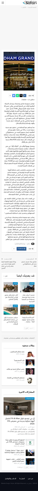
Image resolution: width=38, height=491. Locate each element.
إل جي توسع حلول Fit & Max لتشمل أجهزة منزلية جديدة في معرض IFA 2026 (19, 421)
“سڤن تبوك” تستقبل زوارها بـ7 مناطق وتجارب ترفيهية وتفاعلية (14, 451)
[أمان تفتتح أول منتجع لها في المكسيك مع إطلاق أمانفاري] (11, 287)
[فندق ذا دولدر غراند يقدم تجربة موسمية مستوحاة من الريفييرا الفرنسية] (27, 287)
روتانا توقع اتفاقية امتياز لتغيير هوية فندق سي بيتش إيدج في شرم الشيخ (9, 265)
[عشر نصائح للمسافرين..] (30, 354)
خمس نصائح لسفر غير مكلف (15, 369)
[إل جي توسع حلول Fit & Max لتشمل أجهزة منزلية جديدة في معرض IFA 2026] (19, 406)
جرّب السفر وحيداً (19, 360)
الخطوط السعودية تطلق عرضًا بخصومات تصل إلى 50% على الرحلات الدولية (15, 442)
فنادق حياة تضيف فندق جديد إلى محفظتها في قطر (28, 264)
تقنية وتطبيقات (30, 398)
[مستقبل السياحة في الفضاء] (30, 380)
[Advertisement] (19, 29)
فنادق (28, 244)
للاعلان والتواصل (10, 478)
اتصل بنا (22, 478)
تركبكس (17, 338)
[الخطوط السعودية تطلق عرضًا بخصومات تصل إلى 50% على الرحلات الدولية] (30, 442)
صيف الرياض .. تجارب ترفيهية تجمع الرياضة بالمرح (15, 460)
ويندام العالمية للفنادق (20, 244)
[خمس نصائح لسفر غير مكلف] (30, 371)
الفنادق (30, 70)
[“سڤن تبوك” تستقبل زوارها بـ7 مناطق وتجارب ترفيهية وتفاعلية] (30, 452)
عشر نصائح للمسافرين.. (17, 352)
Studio (12, 483)
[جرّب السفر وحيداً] (30, 362)
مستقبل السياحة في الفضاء (15, 378)
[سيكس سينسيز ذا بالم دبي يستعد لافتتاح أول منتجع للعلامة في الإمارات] (11, 310)
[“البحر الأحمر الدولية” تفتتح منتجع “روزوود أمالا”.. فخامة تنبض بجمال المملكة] (27, 310)
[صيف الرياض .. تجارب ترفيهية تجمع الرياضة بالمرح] (30, 461)
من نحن (30, 478)
